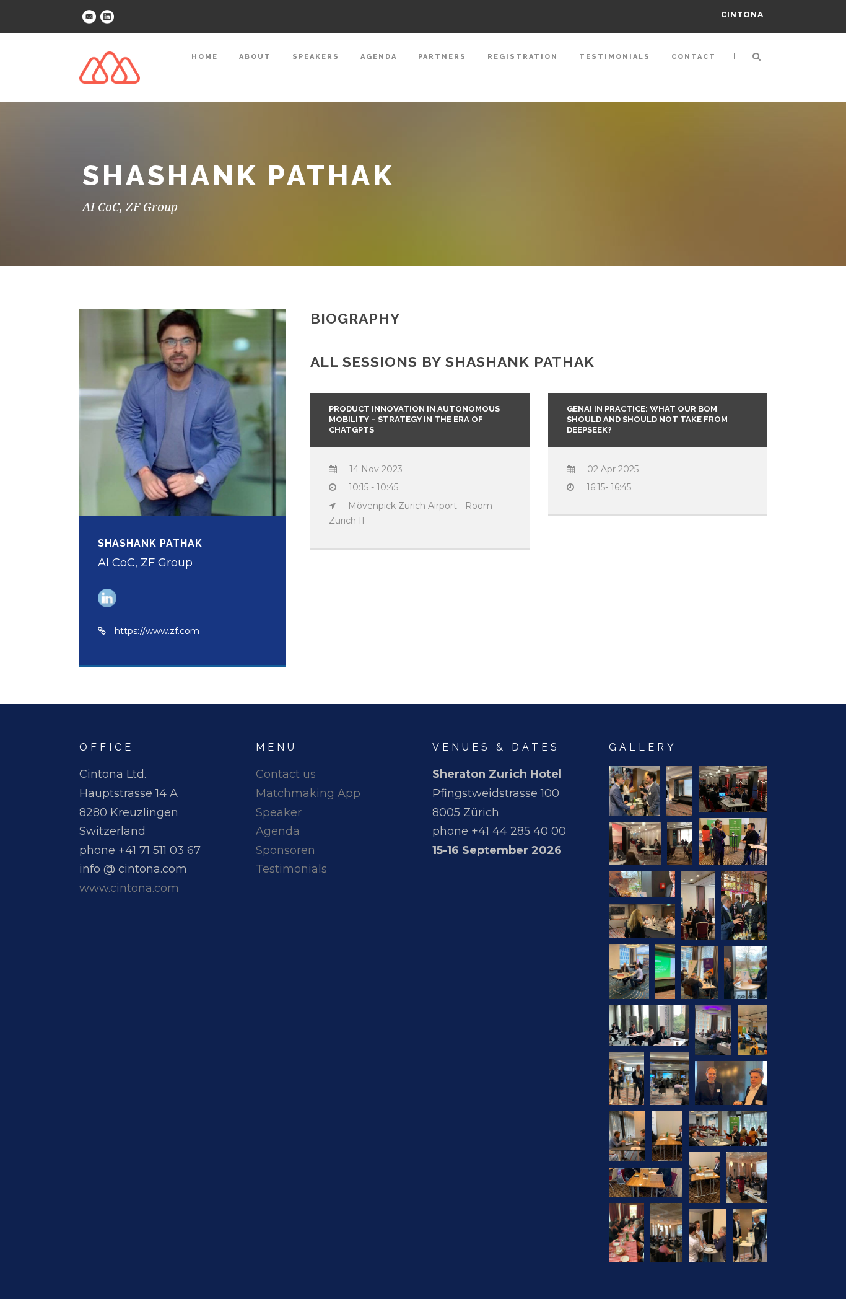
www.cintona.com (129, 888)
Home (204, 57)
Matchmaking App (308, 793)
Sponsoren (285, 850)
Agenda (378, 57)
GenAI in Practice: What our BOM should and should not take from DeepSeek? (647, 419)
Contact (693, 57)
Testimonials (614, 57)
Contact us (286, 774)
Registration (522, 57)
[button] (634, 791)
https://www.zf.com (157, 630)
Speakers (315, 57)
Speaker (279, 812)
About (255, 57)
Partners (442, 57)
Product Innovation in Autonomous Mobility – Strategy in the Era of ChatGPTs (414, 419)
